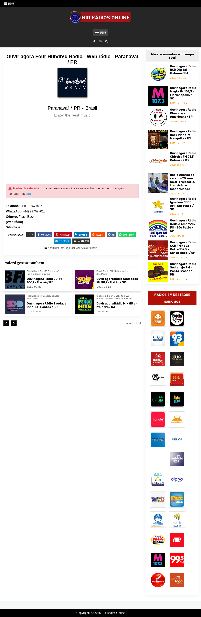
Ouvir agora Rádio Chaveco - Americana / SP (183, 113)
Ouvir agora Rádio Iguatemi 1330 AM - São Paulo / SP (183, 204)
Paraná (64, 248)
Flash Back (53, 248)
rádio (84, 248)
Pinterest (64, 234)
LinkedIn (83, 234)
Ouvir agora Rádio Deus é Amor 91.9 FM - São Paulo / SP (183, 226)
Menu (11, 3)
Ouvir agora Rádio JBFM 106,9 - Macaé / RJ (44, 280)
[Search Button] (106, 41)
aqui (29, 193)
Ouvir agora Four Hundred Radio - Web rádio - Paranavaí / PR (72, 59)
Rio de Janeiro (35, 274)
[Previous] (6, 323)
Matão (117, 271)
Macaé (55, 271)
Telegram (64, 241)
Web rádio (92, 248)
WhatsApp (128, 234)
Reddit (99, 234)
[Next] (14, 323)
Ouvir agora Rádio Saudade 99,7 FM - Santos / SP (47, 305)
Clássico (101, 295)
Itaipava (125, 295)
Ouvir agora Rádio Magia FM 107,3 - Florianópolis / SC (183, 93)
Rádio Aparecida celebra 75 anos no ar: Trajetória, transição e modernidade (182, 182)
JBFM (47, 271)
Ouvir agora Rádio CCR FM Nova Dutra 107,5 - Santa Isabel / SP (183, 247)
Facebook (45, 234)
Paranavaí (74, 248)
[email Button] (100, 41)
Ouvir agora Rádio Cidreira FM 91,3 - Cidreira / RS (183, 156)
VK (112, 234)
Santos (55, 295)
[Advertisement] (72, 151)
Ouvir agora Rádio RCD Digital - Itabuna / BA (183, 69)
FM (41, 271)
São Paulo (101, 274)
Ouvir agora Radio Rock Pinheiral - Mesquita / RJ (183, 135)
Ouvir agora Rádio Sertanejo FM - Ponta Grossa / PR (183, 269)
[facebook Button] (94, 41)
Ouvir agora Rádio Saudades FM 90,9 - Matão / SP (117, 280)
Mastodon (83, 241)
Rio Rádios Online (113, 612)
